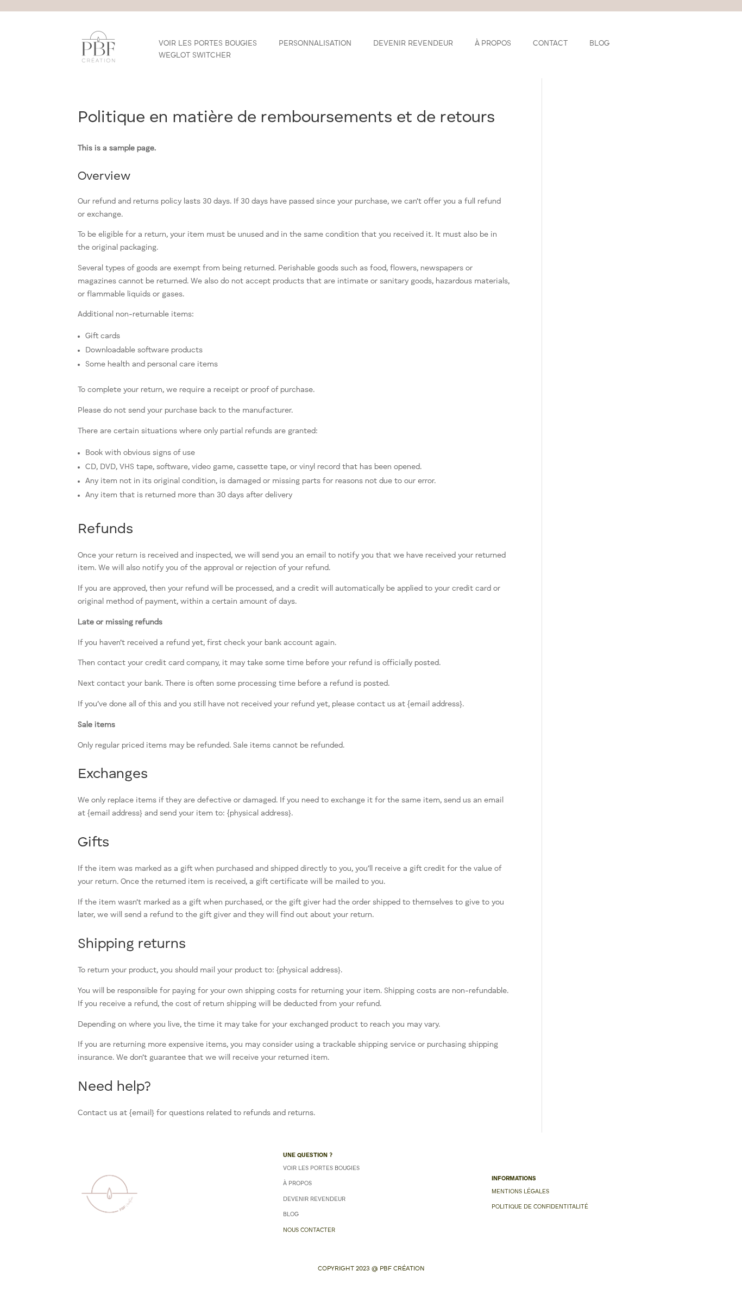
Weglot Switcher (195, 55)
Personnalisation (315, 43)
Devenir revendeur (413, 43)
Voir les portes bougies (208, 43)
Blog (599, 43)
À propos (493, 43)
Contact (550, 43)
